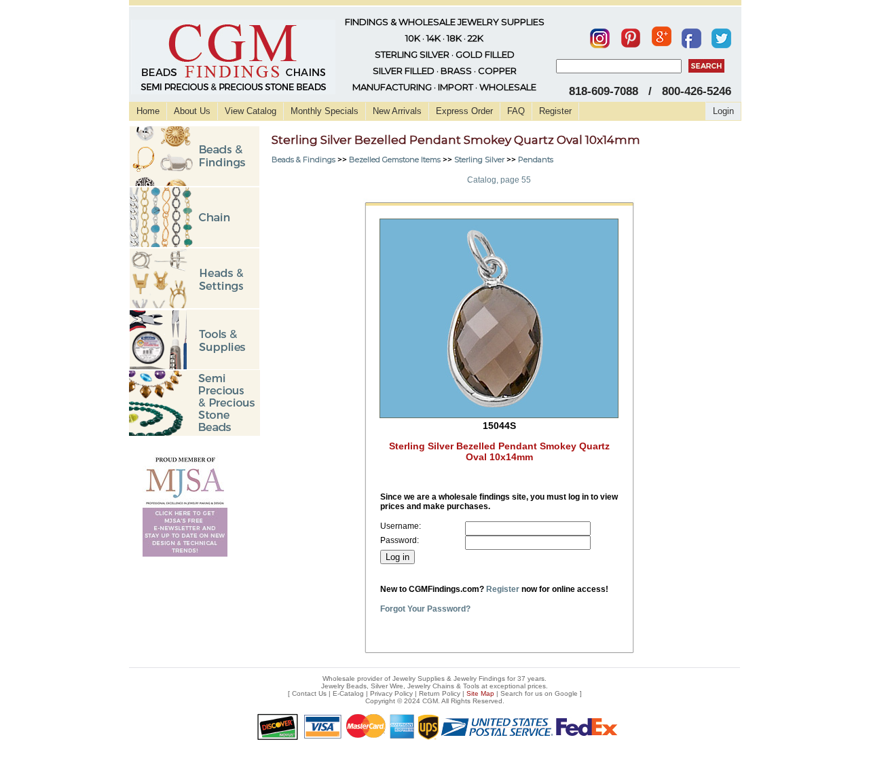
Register (555, 111)
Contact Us (309, 693)
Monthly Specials (324, 111)
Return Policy (439, 693)
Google (566, 693)
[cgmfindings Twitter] (721, 35)
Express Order (464, 111)
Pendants (535, 159)
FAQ (516, 111)
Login (723, 111)
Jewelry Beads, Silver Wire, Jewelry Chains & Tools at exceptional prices (433, 686)
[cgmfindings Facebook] (691, 35)
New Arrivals (397, 111)
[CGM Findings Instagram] (600, 35)
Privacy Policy (391, 693)
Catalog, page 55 (499, 180)
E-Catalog (348, 693)
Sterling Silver (479, 159)
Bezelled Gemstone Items (395, 159)
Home (148, 111)
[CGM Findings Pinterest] (631, 35)
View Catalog (250, 111)
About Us (192, 111)
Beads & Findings (303, 159)
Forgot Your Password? (425, 609)
